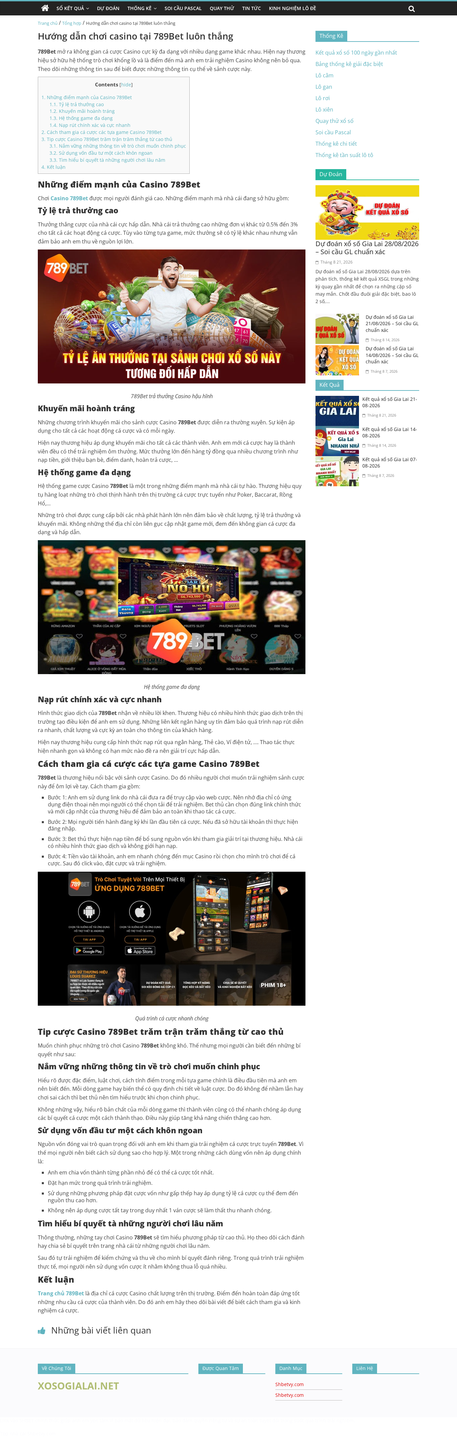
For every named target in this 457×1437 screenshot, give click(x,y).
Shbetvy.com (289, 1384)
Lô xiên (324, 109)
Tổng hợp (71, 23)
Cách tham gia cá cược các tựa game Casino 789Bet (101, 132)
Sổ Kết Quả (70, 8)
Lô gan (323, 86)
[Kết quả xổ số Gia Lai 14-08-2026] (338, 430)
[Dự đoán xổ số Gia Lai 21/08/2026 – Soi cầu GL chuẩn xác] (338, 317)
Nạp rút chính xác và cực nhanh (90, 125)
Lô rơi (322, 98)
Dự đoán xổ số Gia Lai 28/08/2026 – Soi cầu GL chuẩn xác (367, 247)
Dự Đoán (108, 8)
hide (126, 84)
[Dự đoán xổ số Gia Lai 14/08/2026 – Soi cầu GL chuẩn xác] (338, 349)
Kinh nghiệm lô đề (292, 8)
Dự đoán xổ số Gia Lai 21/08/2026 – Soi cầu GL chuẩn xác (392, 323)
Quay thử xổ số (334, 121)
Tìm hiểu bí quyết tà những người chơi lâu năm (107, 160)
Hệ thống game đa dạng (82, 118)
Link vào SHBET (17, 1420)
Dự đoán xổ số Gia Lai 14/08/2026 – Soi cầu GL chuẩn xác (392, 355)
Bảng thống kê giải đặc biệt (349, 64)
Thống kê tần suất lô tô (344, 155)
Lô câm (324, 75)
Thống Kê (139, 8)
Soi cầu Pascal (333, 132)
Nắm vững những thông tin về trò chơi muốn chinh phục (118, 146)
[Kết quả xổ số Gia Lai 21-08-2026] (338, 400)
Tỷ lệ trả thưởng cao (77, 104)
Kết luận (53, 167)
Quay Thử (222, 8)
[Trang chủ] (45, 8)
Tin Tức (251, 8)
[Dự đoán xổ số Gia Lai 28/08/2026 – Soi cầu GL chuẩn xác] (367, 189)
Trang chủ (48, 23)
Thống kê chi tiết (336, 143)
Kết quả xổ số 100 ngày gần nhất (356, 52)
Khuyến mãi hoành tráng (82, 111)
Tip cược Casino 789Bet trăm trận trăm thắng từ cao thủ (106, 139)
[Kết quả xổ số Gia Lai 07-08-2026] (338, 460)
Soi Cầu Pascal (183, 8)
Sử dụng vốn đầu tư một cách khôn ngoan (101, 153)
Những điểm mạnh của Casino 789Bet (86, 97)
